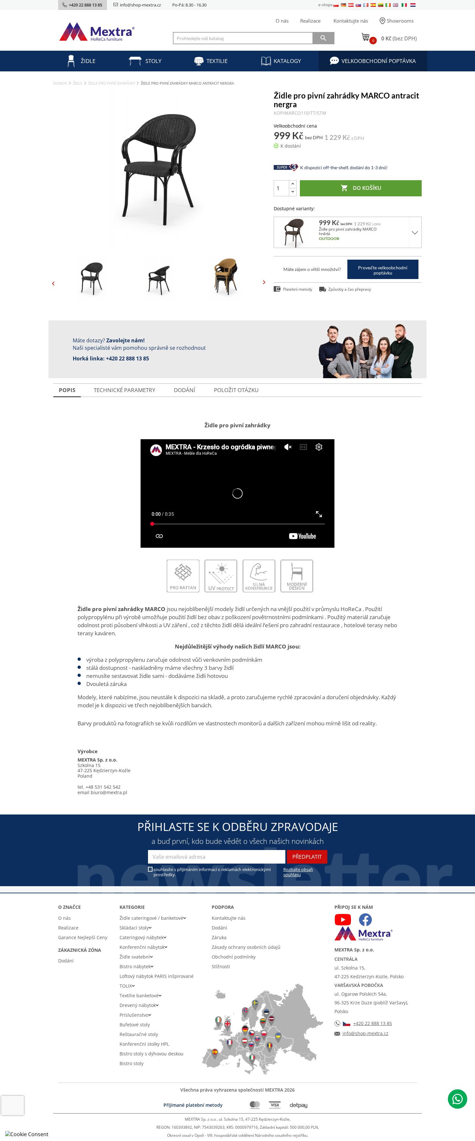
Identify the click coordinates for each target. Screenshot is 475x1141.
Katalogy (287, 61)
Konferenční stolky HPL (144, 1044)
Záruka (219, 937)
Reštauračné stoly (139, 1034)
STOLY (153, 61)
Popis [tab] (67, 390)
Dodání (66, 961)
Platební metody (297, 289)
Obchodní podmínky (234, 957)
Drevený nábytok (138, 1005)
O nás (282, 20)
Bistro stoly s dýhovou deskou (152, 1054)
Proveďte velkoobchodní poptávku (382, 270)
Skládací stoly (134, 928)
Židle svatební (135, 957)
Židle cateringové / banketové (151, 918)
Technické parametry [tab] (124, 390)
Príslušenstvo (134, 1015)
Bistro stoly (131, 1063)
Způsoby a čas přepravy (349, 289)
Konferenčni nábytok (142, 947)
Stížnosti (221, 966)
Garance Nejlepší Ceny (82, 937)
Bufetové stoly (135, 1025)
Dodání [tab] (184, 390)
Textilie (216, 61)
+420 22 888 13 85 (127, 358)
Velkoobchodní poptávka (379, 61)
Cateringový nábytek (142, 937)
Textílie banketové (139, 995)
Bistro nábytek (135, 966)
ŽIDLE (88, 61)
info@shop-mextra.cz (140, 5)
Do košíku (361, 188)
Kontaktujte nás (350, 20)
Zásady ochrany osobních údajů (246, 947)
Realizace (310, 20)
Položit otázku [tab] (236, 390)
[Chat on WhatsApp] (457, 1099)
